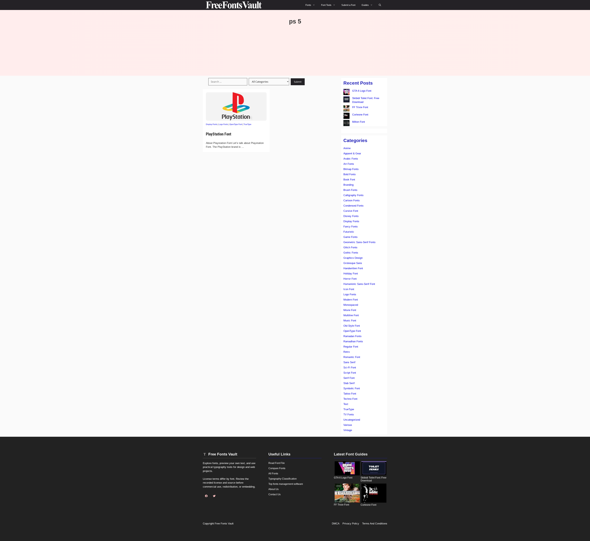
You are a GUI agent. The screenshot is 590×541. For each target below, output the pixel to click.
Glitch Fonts (350, 247)
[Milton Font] (346, 123)
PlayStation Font (218, 134)
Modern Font (350, 299)
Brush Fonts (350, 190)
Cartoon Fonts (351, 200)
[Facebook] (206, 496)
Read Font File (276, 463)
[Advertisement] (295, 48)
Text (345, 404)
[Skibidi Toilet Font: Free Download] (346, 100)
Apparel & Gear (352, 153)
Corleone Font (360, 114)
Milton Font (358, 121)
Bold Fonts (349, 174)
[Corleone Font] (346, 116)
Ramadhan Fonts (353, 341)
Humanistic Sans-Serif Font (359, 284)
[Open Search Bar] (380, 5)
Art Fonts (348, 163)
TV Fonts (348, 414)
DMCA (335, 523)
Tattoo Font (349, 393)
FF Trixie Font (360, 107)
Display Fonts (211, 124)
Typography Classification (282, 478)
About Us (273, 489)
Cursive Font (350, 210)
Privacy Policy (350, 523)
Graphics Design (353, 257)
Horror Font (350, 278)
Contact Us (274, 494)
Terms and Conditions (374, 523)
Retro (346, 351)
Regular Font (350, 346)
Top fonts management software (285, 484)
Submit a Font (348, 5)
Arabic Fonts (350, 158)
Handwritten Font (353, 268)
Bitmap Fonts (351, 169)
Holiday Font (350, 273)
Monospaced (350, 304)
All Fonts (273, 473)
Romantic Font (351, 357)
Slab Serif (349, 383)
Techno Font (350, 398)
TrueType (247, 124)
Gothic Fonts (350, 252)
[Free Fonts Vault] (234, 5)
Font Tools (326, 5)
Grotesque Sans (352, 263)
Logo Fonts (223, 124)
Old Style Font (351, 325)
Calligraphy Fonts (353, 195)
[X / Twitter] (214, 496)
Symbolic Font (351, 388)
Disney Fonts (351, 216)
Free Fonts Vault (224, 523)
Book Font (349, 179)
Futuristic (348, 231)
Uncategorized (351, 419)
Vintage (347, 430)
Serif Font (349, 378)
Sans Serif (349, 362)
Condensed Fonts (353, 205)
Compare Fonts (276, 468)
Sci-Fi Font (349, 367)
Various (347, 425)
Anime (347, 148)
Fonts (308, 5)
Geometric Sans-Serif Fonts (359, 242)
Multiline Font (351, 315)
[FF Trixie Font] (346, 109)
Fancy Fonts (350, 226)
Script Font (349, 372)
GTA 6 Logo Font (361, 90)
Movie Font (349, 310)
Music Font (349, 320)
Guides (365, 5)
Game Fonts (350, 237)
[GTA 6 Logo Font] (346, 92)
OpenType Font (235, 124)
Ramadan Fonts (352, 336)
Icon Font (348, 289)
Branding (348, 184)
